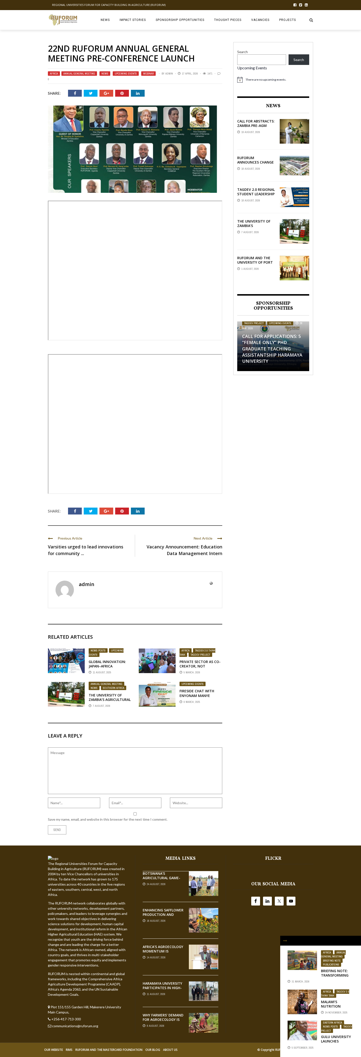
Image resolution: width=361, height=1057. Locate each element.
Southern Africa (113, 688)
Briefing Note (332, 960)
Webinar (148, 73)
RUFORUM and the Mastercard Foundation (108, 1050)
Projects (287, 20)
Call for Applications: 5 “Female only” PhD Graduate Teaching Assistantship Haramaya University (272, 348)
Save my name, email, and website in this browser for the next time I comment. (107, 819)
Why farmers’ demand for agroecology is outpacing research (163, 1019)
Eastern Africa (332, 1022)
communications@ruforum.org (75, 1026)
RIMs (69, 1050)
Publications (331, 964)
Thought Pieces (227, 20)
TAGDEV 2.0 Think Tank (335, 993)
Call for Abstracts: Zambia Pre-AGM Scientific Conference (256, 128)
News (105, 20)
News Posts (98, 650)
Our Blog (152, 1050)
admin (169, 73)
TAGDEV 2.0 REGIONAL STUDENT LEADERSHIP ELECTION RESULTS (256, 194)
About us (170, 1050)
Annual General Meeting (79, 73)
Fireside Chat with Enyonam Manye (197, 693)
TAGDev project (200, 654)
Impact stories (133, 20)
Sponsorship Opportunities (180, 20)
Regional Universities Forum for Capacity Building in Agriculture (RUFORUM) (109, 5)
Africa (54, 73)
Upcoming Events (126, 73)
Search (242, 52)
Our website (53, 1050)
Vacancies (260, 20)
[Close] (285, 941)
